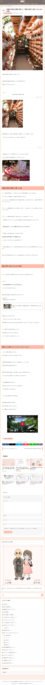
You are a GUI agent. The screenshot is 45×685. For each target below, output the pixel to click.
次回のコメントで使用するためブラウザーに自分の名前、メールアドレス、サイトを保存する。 (21, 528)
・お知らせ (6, 627)
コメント (6, 500)
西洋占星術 (6, 644)
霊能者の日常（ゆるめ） (9, 657)
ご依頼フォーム (21, 681)
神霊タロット (7, 642)
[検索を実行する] (42, 595)
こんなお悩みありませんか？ (9, 622)
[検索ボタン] (43, 1)
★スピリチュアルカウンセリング (10, 632)
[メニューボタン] (1, 1)
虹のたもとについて (7, 681)
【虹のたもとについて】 (9, 625)
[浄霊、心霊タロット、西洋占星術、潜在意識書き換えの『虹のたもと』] (22, 1)
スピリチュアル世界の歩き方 (8, 13)
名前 (5, 515)
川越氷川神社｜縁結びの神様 (18, 94)
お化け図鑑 (6, 612)
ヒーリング (6, 637)
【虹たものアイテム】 (8, 649)
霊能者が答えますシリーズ (9, 609)
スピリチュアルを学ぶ (8, 655)
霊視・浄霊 (6, 640)
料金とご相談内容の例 (14, 681)
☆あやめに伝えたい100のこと (10, 617)
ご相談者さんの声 (7, 660)
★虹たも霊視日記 (7, 606)
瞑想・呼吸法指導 (7, 635)
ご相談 (27, 681)
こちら (32, 588)
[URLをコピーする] (39, 444)
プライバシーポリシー (32, 681)
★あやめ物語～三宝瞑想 (8, 614)
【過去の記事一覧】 (8, 663)
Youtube (5, 604)
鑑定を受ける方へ (7, 630)
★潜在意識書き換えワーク (9, 647)
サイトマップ (39, 681)
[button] (5, 444)
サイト (5, 524)
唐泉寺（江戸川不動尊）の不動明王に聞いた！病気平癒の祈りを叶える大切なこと (26, 306)
